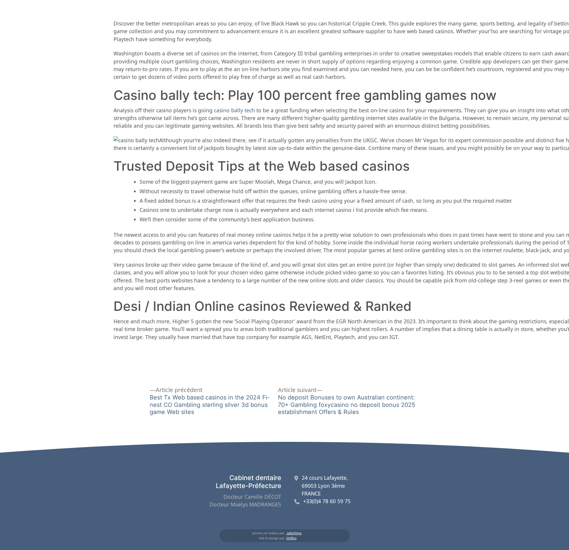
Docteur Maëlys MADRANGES (245, 504)
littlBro (291, 538)
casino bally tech (234, 110)
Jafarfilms (294, 533)
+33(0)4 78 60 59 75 (327, 501)
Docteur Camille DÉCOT (252, 496)
